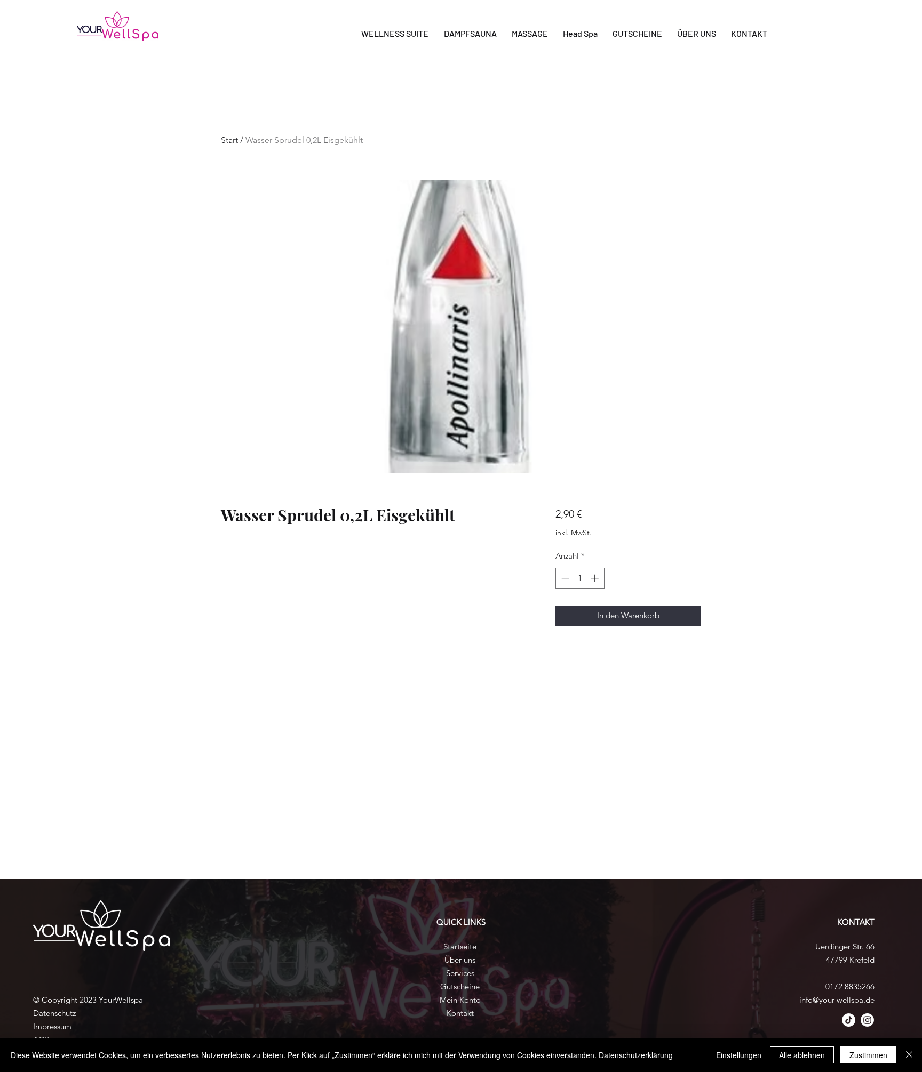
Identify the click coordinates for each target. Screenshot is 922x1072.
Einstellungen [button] (738, 1055)
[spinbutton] (580, 578)
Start (229, 140)
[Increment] (596, 578)
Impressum (52, 1026)
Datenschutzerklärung (636, 1055)
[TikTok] (848, 1020)
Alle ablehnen (802, 1055)
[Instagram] (867, 1020)
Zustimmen (868, 1055)
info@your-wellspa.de (837, 1000)
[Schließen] (909, 1054)
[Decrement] (564, 578)
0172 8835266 (850, 986)
